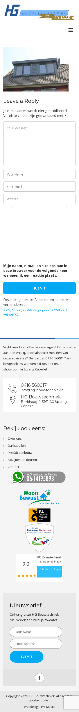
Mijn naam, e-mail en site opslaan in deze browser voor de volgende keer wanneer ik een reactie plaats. (35, 270)
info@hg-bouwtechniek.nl (42, 390)
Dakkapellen (17, 445)
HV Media (48, 707)
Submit (26, 656)
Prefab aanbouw (20, 452)
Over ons (15, 438)
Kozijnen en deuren (22, 459)
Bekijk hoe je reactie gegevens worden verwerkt (35, 312)
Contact (13, 466)
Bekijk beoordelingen (50, 569)
